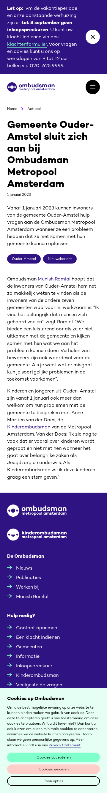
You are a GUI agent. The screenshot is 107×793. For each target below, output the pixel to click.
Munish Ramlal (54, 279)
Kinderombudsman (28, 427)
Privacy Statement (65, 745)
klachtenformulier (27, 44)
